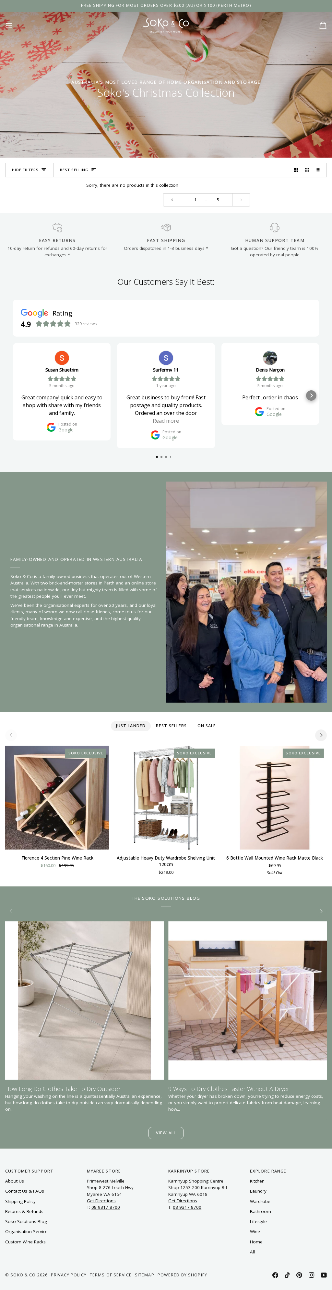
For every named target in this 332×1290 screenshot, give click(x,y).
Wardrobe (260, 1201)
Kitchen (257, 1181)
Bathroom (260, 1211)
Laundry (258, 1191)
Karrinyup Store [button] (189, 1171)
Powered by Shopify (182, 1275)
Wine (255, 1231)
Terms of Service (111, 1275)
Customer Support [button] (29, 1171)
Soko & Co (23, 1275)
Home (256, 1242)
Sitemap (144, 1275)
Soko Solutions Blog (26, 1221)
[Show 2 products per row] (296, 170)
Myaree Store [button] (104, 1171)
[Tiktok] (287, 1275)
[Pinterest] (299, 1275)
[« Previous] (172, 199)
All (252, 1252)
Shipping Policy (20, 1201)
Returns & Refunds (24, 1211)
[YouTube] (324, 1275)
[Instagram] (311, 1275)
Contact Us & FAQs (24, 1191)
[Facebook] (275, 1275)
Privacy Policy (69, 1275)
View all (166, 1133)
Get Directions (101, 1201)
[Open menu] (15, 25)
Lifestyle (258, 1221)
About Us (14, 1181)
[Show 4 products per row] (320, 170)
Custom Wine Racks (25, 1242)
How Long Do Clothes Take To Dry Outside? (63, 1089)
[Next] (321, 735)
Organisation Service (26, 1231)
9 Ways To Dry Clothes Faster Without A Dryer (228, 1089)
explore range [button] (268, 1171)
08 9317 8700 (105, 1207)
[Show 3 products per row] (307, 170)
